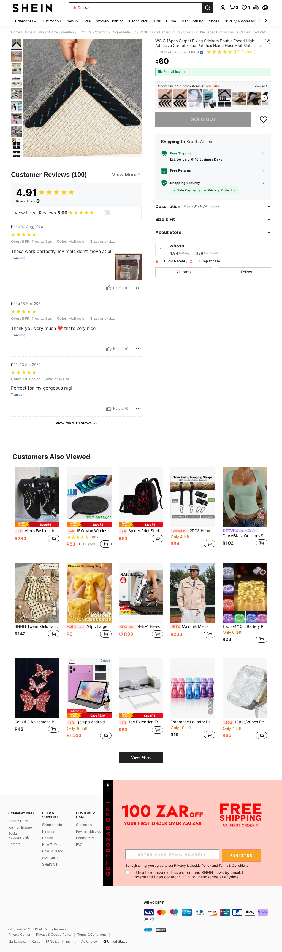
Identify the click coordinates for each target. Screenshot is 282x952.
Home (15, 32)
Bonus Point (85, 838)
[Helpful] (108, 288)
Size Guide (50, 858)
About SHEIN (18, 821)
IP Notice (52, 941)
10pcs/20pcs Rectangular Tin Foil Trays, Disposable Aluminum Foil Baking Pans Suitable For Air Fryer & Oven (245, 722)
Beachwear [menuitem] (138, 21)
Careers (14, 844)
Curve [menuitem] (171, 21)
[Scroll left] (259, 20)
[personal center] (222, 7)
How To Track (52, 851)
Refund (47, 838)
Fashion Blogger (20, 828)
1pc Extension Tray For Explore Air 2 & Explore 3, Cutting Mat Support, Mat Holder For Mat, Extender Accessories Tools (142, 722)
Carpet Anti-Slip (124, 32)
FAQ (79, 845)
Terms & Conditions (92, 935)
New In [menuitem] (72, 21)
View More (141, 757)
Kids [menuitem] (157, 21)
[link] (233, 7)
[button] (256, 7)
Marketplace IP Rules (24, 941)
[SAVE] (263, 119)
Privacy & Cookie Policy (54, 935)
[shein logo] (32, 7)
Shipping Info (52, 825)
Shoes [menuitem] (214, 21)
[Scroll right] (266, 20)
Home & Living (34, 32)
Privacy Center (19, 935)
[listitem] (165, 98)
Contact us (84, 825)
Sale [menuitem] (87, 21)
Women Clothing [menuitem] (110, 21)
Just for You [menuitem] (51, 21)
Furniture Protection (93, 32)
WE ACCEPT (154, 903)
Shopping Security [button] (185, 183)
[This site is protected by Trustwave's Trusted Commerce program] (148, 929)
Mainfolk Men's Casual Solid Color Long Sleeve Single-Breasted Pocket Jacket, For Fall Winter (193, 626)
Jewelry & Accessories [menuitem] (242, 21)
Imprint (70, 941)
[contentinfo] (211, 915)
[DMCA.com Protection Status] (161, 929)
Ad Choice (89, 941)
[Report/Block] (138, 288)
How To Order (52, 845)
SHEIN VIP (50, 864)
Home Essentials (61, 32)
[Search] (207, 7)
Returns (48, 831)
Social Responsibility (18, 835)
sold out (203, 119)
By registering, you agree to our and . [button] (187, 866)
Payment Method (88, 831)
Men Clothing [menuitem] (192, 21)
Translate (18, 258)
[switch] (105, 212)
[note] (37, 524)
